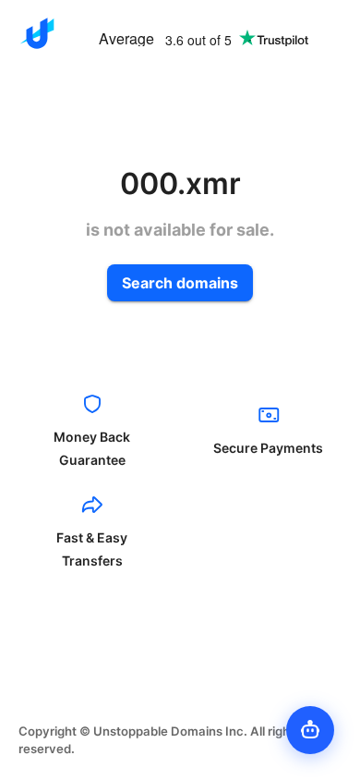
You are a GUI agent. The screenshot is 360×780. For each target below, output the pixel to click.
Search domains (180, 283)
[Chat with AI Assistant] (310, 730)
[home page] (36, 33)
